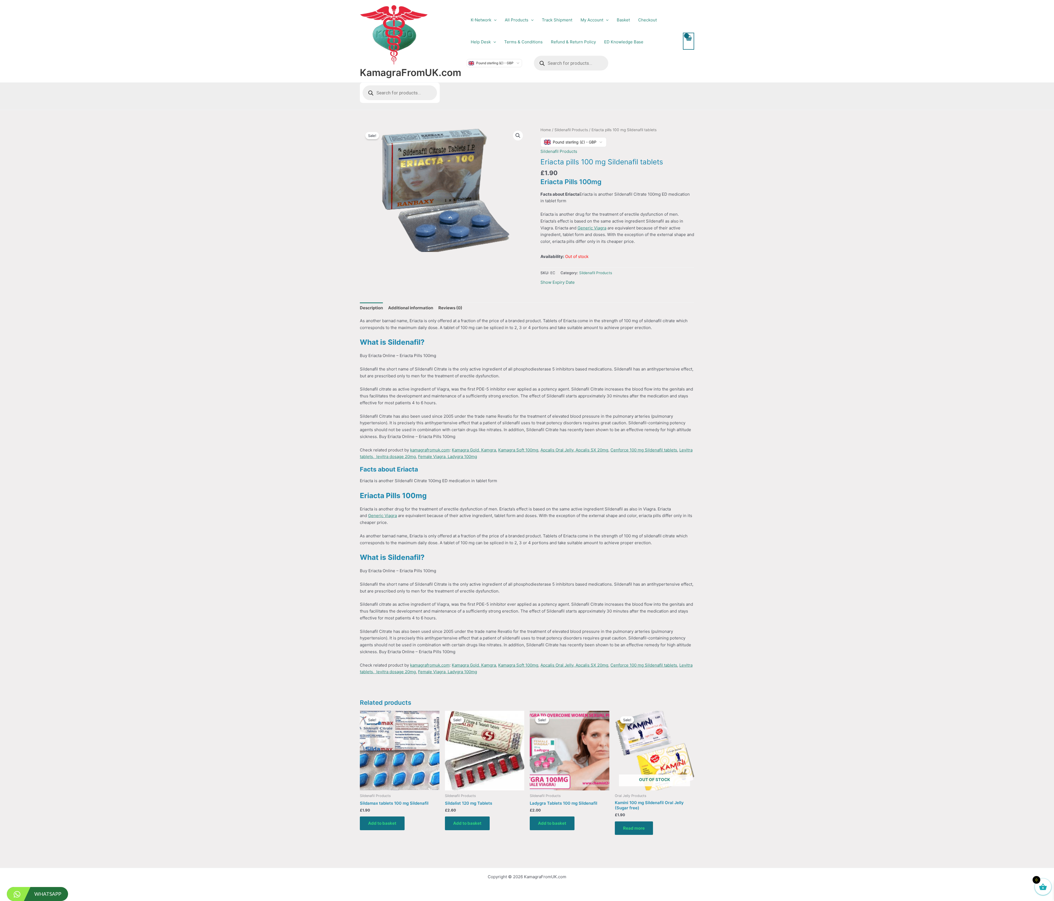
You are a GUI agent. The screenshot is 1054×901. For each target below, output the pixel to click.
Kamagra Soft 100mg (518, 450)
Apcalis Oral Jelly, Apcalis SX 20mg (574, 450)
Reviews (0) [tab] (450, 307)
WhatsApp (47, 894)
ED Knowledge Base (623, 41)
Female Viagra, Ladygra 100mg (447, 456)
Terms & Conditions (523, 41)
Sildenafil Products (571, 130)
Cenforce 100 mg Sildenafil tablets (643, 450)
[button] (494, 20)
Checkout (647, 20)
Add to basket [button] (382, 823)
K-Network (481, 20)
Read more (634, 828)
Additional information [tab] (410, 307)
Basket (623, 20)
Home (545, 130)
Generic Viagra (592, 228)
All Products (516, 20)
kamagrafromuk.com (430, 450)
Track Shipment (557, 20)
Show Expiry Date (557, 282)
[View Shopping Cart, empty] (688, 41)
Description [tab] (371, 307)
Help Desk (481, 41)
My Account (592, 20)
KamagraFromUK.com (410, 72)
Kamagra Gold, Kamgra (474, 450)
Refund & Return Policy (573, 41)
